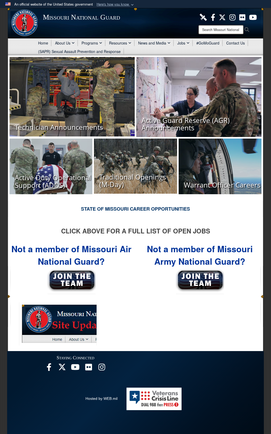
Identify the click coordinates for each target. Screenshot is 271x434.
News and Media (152, 43)
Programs (90, 43)
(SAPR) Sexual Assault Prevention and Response (79, 51)
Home (43, 43)
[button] (116, 4)
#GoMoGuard (207, 43)
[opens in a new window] (203, 16)
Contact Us (235, 43)
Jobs (181, 43)
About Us (62, 43)
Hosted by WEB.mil (101, 398)
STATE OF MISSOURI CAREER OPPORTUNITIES (135, 208)
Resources (118, 43)
